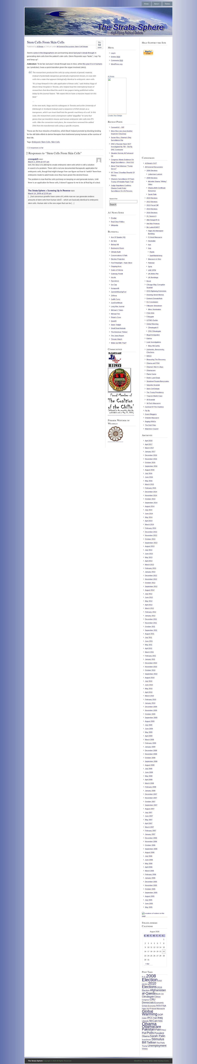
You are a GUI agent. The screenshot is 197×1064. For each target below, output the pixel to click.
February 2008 (150, 787)
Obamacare (151, 370)
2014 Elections (152, 209)
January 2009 (150, 747)
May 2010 (148, 688)
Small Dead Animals (118, 328)
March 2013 (149, 565)
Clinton (157, 997)
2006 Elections (152, 170)
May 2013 (148, 557)
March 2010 (149, 696)
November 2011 (151, 623)
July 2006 (148, 856)
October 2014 (150, 499)
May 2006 (148, 863)
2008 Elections (152, 178)
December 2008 (151, 750)
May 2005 (148, 907)
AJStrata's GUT (151, 163)
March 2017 (149, 448)
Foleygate (150, 317)
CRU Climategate (154, 331)
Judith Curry (115, 299)
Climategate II (153, 327)
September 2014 (151, 503)
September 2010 (151, 674)
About (156, 4)
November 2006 (151, 841)
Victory (145, 1049)
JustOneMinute (116, 303)
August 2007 (149, 809)
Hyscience (115, 281)
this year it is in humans (92, 64)
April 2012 (148, 605)
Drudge (114, 218)
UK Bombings (153, 277)
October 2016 (150, 462)
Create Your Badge (115, 115)
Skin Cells (55, 142)
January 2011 (150, 659)
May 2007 (148, 820)
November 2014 (151, 495)
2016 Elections (152, 213)
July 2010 (148, 681)
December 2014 (151, 492)
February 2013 (150, 568)
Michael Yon (115, 314)
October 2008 (150, 758)
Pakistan (151, 263)
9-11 (144, 977)
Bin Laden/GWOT (153, 227)
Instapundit (115, 288)
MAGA (149, 356)
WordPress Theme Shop (143, 1061)
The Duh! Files (150, 425)
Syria (150, 266)
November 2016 (151, 459)
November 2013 (151, 535)
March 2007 (149, 827)
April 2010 (148, 692)
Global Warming (152, 324)
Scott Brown (146, 1039)
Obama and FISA (153, 363)
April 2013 (148, 561)
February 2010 (150, 699)
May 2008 (148, 776)
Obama (149, 1023)
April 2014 (148, 521)
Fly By (147, 410)
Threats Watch (116, 339)
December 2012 (151, 575)
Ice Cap (114, 285)
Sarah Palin (152, 194)
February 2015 (150, 488)
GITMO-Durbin (152, 320)
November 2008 (151, 754)
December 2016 (151, 455)
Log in (113, 53)
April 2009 (148, 736)
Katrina (149, 338)
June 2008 (149, 772)
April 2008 (148, 779)
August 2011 (149, 634)
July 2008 (148, 769)
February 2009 (150, 743)
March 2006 (149, 871)
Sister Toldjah (116, 325)
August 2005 (149, 896)
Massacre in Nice (154, 259)
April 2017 (148, 444)
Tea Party (161, 1043)
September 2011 (151, 630)
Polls (150, 1032)
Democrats (148, 1002)
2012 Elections (152, 202)
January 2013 (150, 572)
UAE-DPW (152, 270)
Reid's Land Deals (153, 378)
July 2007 (148, 812)
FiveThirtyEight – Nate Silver (121, 263)
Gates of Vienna (117, 270)
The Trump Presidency (155, 392)
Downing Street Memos (155, 295)
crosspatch (33, 159)
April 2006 (148, 867)
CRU (152, 999)
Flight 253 (145, 1009)
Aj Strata (111, 76)
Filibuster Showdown (154, 306)
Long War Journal (117, 306)
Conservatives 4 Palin (119, 255)
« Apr (147, 964)
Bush (158, 994)
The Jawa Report (117, 336)
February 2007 (150, 831)
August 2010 (149, 678)
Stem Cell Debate (81, 47)
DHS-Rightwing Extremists (156, 291)
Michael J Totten (117, 310)
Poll (144, 1033)
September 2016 (151, 466)
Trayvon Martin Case (154, 396)
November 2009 (151, 710)
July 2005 (148, 900)
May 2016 (148, 481)
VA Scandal (151, 400)
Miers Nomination (154, 309)
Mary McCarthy (154, 346)
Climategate (148, 996)
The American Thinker (119, 332)
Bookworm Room (117, 248)
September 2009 (151, 718)
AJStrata (40, 47)
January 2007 (150, 834)
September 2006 (151, 849)
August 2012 (149, 590)
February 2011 (150, 656)
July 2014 (148, 510)
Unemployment (157, 1045)
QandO (114, 321)
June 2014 (149, 513)
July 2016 (148, 473)
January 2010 (150, 703)
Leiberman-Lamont (155, 174)
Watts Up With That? (118, 343)
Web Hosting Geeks (161, 1061)
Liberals (145, 1021)
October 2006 (150, 845)
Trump (144, 1046)
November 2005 (151, 885)
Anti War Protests (153, 223)
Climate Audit (116, 252)
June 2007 (149, 816)
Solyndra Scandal (153, 385)
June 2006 (149, 860)
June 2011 (149, 641)
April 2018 (148, 441)
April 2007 (148, 823)
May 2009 (148, 732)
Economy (152, 1006)
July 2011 (148, 637)
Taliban (151, 1042)
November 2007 (151, 798)
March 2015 (149, 484)
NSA (160, 1021)
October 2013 (150, 539)
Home (146, 4)
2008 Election (150, 977)
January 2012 (150, 616)
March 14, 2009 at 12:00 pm (39, 194)
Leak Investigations (154, 342)
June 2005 (149, 903)
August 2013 (149, 546)
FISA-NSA (150, 313)
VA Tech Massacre (154, 403)
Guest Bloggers (151, 414)
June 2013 (149, 554)
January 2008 (150, 791)
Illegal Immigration (153, 335)
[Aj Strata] (117, 113)
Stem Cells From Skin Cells (45, 42)
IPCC (150, 1017)
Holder (144, 1018)
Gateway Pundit (117, 274)
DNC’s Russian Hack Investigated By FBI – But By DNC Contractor (121, 146)
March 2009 (149, 739)
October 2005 (150, 889)
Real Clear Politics (118, 222)
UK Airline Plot (153, 274)
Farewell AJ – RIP (117, 127)
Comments (117, 60)
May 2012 (148, 601)
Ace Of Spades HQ (118, 237)
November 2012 (151, 579)
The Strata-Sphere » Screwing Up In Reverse (49, 190)
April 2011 (148, 648)
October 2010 (150, 670)
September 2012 (151, 586)
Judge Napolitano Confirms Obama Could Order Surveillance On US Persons (121, 188)
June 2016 (149, 477)
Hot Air (113, 277)
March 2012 (149, 608)
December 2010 (151, 663)
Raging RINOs (150, 421)
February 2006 (150, 874)
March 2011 (149, 652)
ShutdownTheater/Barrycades (158, 381)
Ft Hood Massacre (155, 237)
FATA (158, 1006)
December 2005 (151, 882)
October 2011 (150, 626)
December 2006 (151, 838)
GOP (160, 1014)
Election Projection (118, 259)
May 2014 (148, 517)
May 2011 (148, 645)
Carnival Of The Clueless (154, 407)
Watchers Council (151, 429)
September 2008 (151, 761)
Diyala (152, 252)
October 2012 (150, 583)
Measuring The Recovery (156, 359)
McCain (153, 1020)
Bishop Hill (115, 244)
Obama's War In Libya (155, 367)
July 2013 (148, 550)
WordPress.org (116, 64)
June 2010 (149, 685)
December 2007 (151, 794)
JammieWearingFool (118, 292)
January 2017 (150, 452)
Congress (145, 1000)
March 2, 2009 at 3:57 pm (38, 162)
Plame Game (151, 374)
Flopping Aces (116, 266)
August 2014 (149, 506)
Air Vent (114, 241)
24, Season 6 (151, 216)
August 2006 (149, 852)
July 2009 (148, 725)
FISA (163, 1005)
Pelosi (163, 1030)
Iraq (149, 248)
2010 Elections (152, 198)
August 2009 (149, 721)
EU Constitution (152, 302)
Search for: (113, 199)
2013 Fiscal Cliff (152, 205)
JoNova (114, 295)
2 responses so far (36, 148)
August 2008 (149, 765)
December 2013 (151, 532)
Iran (149, 245)
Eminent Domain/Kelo (154, 298)
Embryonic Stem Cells (41, 142)
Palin (158, 1029)
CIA (162, 994)
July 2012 (148, 594)
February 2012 (150, 612)
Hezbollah (151, 241)
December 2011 (151, 619)
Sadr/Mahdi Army (156, 255)
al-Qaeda (149, 993)
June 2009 (149, 729)
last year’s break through (84, 53)
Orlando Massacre (152, 418)
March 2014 (149, 524)
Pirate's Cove (116, 317)
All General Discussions (65, 47)
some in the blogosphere (43, 53)
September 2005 (151, 892)
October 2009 (150, 714)
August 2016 (149, 470)
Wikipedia (114, 225)
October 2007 (150, 801)
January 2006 (150, 878)
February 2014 (150, 528)
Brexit (149, 281)
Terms (167, 4)
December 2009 (151, 707)
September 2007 (151, 805)
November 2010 (151, 667)
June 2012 (149, 597)
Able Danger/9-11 (153, 220)
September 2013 (151, 543)
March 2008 (149, 783)
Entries (115, 57)
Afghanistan (158, 990)
